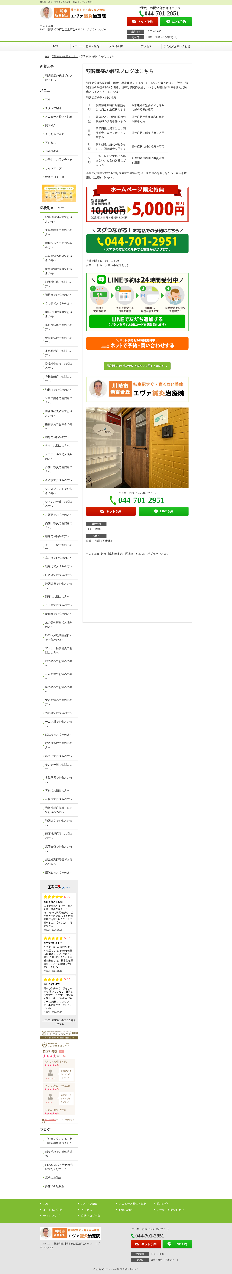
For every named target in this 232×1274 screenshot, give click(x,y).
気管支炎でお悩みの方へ (58, 848)
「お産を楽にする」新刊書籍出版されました (58, 1141)
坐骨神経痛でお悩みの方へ (58, 327)
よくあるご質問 (54, 134)
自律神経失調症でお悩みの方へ (58, 413)
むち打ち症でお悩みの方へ (58, 745)
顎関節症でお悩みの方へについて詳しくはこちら (137, 365)
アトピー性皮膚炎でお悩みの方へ (58, 650)
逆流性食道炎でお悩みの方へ (58, 366)
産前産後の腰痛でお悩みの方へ (58, 258)
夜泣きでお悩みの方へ (58, 480)
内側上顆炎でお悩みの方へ (58, 525)
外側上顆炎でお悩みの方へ (58, 469)
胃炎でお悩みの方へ (57, 790)
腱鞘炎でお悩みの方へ (58, 613)
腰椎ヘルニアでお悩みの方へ (58, 245)
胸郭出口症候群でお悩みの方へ (58, 314)
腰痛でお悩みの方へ (57, 536)
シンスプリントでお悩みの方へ (58, 491)
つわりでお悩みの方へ (58, 713)
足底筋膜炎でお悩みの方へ (58, 353)
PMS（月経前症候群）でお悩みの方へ (58, 637)
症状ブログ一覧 (54, 177)
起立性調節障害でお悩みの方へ (58, 861)
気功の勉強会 (53, 1177)
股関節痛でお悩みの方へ (58, 586)
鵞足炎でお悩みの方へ (58, 294)
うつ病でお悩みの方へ (58, 303)
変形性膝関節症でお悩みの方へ (58, 219)
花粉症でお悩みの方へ (58, 799)
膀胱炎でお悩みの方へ (58, 872)
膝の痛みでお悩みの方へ (58, 689)
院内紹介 (50, 125)
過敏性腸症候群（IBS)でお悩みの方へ (58, 810)
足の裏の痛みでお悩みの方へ (58, 624)
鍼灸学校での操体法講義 (58, 1154)
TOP (55, 46)
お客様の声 (116, 46)
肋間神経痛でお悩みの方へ (58, 284)
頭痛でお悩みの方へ (57, 596)
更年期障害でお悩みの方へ (58, 232)
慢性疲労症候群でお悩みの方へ (58, 271)
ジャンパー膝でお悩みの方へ (58, 504)
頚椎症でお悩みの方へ (58, 389)
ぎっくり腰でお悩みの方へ (58, 547)
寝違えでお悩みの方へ (58, 566)
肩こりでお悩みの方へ (58, 557)
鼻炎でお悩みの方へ (57, 445)
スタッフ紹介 (53, 108)
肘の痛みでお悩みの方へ (58, 663)
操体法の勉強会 (54, 1186)
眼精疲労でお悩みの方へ (58, 426)
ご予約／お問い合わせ (176, 46)
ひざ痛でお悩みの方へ (58, 575)
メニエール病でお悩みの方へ (58, 456)
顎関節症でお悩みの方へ (65, 56)
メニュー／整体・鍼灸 (85, 46)
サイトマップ (53, 168)
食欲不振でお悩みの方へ (58, 779)
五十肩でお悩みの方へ (58, 605)
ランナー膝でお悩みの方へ (58, 766)
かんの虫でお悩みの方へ (58, 676)
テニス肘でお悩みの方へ (58, 723)
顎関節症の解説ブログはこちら (58, 77)
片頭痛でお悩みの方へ (58, 514)
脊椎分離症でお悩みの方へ (58, 379)
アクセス (146, 46)
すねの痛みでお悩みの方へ (58, 702)
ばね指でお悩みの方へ (58, 734)
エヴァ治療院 (50, 1120)
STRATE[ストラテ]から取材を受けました (59, 1167)
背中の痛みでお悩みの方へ (58, 400)
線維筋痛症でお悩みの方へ (58, 340)
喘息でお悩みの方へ (57, 437)
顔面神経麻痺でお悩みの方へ (58, 835)
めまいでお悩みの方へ (58, 756)
